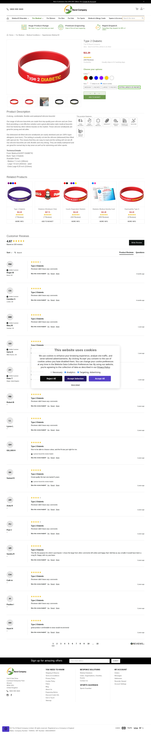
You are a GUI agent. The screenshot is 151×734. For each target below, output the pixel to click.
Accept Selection (75, 378)
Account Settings (120, 684)
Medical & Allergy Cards (97, 18)
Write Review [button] (136, 243)
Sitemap (48, 700)
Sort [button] (9, 252)
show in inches (107, 84)
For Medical (37, 18)
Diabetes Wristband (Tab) (47, 209)
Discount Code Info (52, 695)
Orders (117, 673)
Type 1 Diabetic (19, 209)
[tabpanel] (14, 102)
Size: (98, 83)
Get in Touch (50, 698)
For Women (51, 18)
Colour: (86, 74)
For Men (61, 18)
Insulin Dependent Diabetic (75, 209)
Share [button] (57, 273)
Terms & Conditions (52, 676)
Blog (47, 687)
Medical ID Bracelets (19, 18)
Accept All (100, 378)
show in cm (96, 84)
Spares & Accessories (117, 18)
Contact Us (84, 681)
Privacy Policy (50, 678)
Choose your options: (93, 69)
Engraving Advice (52, 692)
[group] (18, 241)
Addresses (118, 678)
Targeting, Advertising (90, 372)
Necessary (57, 372)
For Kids (71, 18)
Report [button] (53, 273)
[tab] (126, 253)
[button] (114, 58)
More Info (19, 221)
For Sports (81, 18)
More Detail (75, 385)
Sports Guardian (86, 688)
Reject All (51, 378)
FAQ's (48, 684)
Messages (118, 676)
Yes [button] (48, 273)
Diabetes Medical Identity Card (104, 209)
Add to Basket (47, 221)
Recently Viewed (120, 681)
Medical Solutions (86, 673)
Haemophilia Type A (132, 209)
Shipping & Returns (52, 673)
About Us (49, 689)
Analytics (71, 372)
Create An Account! (89, 2)
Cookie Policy (50, 681)
